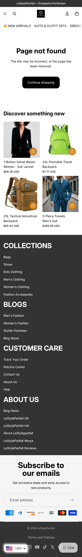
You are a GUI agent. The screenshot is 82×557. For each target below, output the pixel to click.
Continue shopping (41, 82)
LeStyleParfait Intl (16, 425)
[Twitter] (52, 547)
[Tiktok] (44, 547)
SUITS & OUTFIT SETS (50, 26)
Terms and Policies (41, 537)
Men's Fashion (13, 315)
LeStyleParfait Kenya (18, 441)
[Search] (14, 14)
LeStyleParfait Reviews (19, 448)
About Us (10, 382)
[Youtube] (37, 547)
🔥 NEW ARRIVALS (17, 26)
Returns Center (14, 367)
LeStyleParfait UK (16, 418)
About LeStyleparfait (18, 433)
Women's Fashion (15, 323)
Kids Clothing (12, 272)
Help (6, 389)
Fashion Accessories (18, 294)
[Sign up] (72, 500)
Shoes (7, 264)
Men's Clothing (14, 279)
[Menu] (5, 14)
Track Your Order (15, 359)
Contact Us (11, 374)
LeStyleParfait (46, 528)
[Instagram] (29, 547)
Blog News (11, 338)
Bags (7, 257)
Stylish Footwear (15, 330)
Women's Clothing (16, 287)
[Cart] (77, 14)
